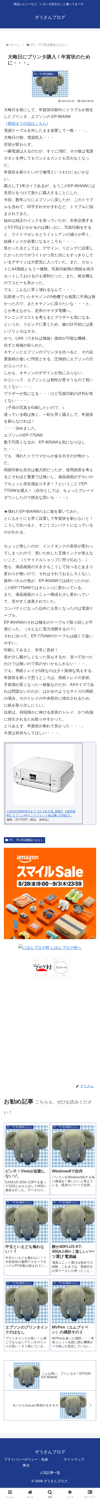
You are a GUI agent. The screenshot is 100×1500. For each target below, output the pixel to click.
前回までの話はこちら (27, 123)
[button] (90, 933)
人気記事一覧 (50, 1473)
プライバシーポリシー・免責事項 (26, 1462)
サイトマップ (74, 1459)
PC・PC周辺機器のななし (26, 840)
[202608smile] (50, 893)
